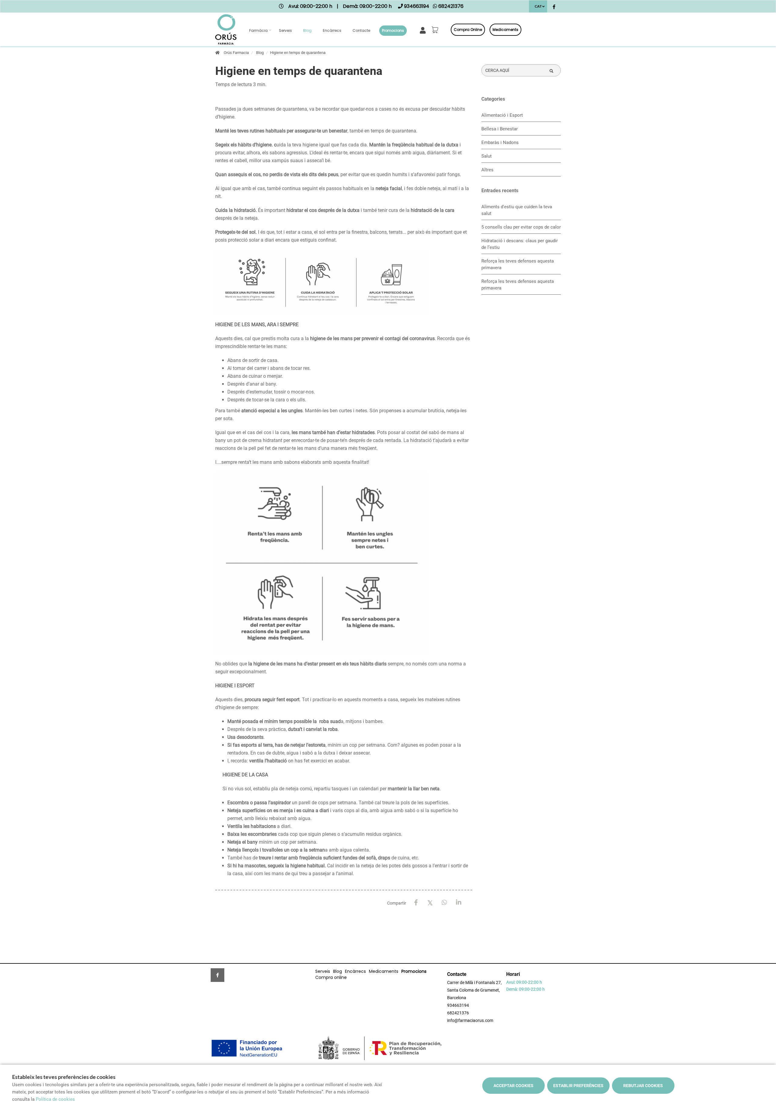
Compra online (468, 29)
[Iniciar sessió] (424, 30)
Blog (307, 30)
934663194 (458, 1005)
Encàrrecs (332, 30)
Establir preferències (578, 1085)
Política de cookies (55, 1099)
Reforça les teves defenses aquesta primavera (517, 264)
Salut (486, 156)
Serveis (285, 30)
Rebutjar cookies (643, 1085)
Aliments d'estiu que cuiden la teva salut (516, 210)
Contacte (361, 30)
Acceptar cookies (513, 1085)
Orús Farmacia (236, 52)
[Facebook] (416, 902)
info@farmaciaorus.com (470, 1020)
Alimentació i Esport (502, 115)
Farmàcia (258, 30)
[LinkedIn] (459, 902)
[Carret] (436, 29)
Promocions (393, 30)
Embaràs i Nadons (500, 142)
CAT (538, 6)
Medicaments (505, 29)
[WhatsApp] (444, 902)
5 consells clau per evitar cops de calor (521, 227)
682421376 (458, 1012)
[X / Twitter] (430, 902)
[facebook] (554, 7)
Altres (487, 169)
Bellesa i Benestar (499, 129)
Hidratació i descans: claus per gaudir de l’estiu (519, 244)
